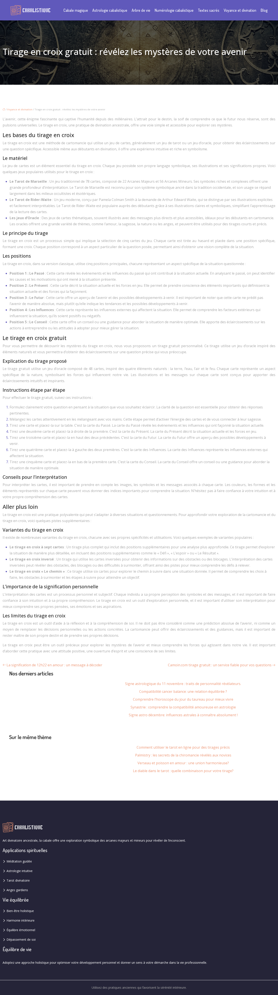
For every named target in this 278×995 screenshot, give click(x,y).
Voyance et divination (240, 10)
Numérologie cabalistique (174, 10)
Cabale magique (75, 10)
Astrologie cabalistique (109, 10)
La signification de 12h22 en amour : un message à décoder (54, 665)
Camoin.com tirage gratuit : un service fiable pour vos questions (219, 665)
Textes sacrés (208, 10)
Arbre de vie (141, 10)
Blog (264, 10)
